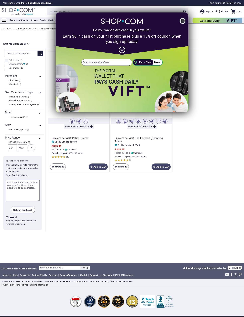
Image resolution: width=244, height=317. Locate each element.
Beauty (21, 29)
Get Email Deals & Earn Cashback (19, 268)
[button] (69, 275)
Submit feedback (22, 210)
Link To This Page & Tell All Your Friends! (204, 268)
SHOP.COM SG (9, 29)
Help (15, 275)
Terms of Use (22, 285)
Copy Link (235, 268)
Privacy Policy (8, 285)
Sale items (15, 60)
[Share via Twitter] (236, 275)
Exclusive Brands (19, 20)
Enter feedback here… (17, 175)
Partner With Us (39, 275)
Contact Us (25, 275)
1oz (41, 29)
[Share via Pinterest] (240, 275)
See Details (57, 167)
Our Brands (15, 68)
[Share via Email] (227, 275)
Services (53, 275)
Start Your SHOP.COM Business (225, 3)
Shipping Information (39, 285)
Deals (43, 20)
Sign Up (84, 268)
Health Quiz (54, 20)
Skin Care (32, 29)
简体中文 (84, 275)
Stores (34, 20)
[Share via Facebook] (231, 275)
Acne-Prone (51, 29)
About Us (6, 275)
